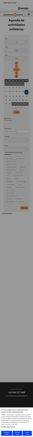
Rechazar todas (17, 433)
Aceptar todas (27, 433)
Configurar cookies (7, 433)
